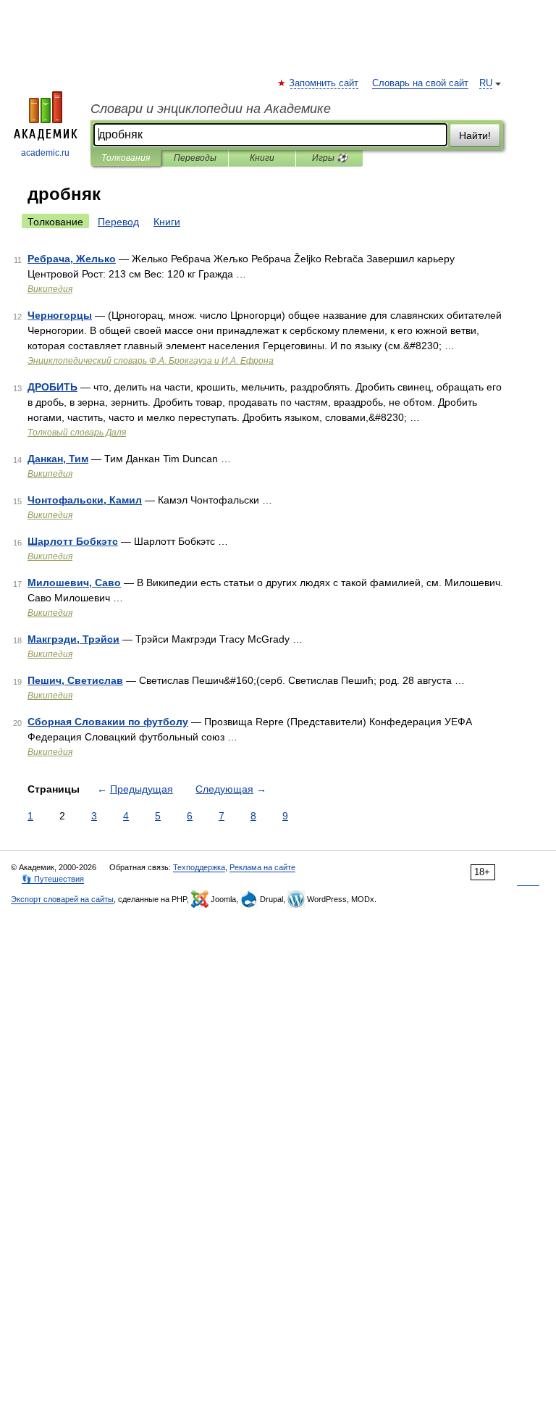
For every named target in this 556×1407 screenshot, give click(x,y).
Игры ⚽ (330, 158)
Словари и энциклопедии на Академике (210, 108)
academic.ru (45, 153)
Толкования (125, 158)
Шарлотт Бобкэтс (73, 541)
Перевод (118, 221)
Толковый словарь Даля (77, 432)
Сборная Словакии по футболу (108, 721)
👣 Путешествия (53, 878)
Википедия (50, 289)
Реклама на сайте (262, 867)
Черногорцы (60, 315)
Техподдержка (199, 867)
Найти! (475, 135)
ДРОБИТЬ (52, 387)
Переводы (195, 158)
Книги (262, 158)
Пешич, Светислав (75, 680)
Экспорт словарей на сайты (62, 899)
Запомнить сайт (324, 83)
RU (485, 83)
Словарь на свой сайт (420, 83)
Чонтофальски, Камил (85, 500)
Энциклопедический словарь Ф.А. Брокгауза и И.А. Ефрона (151, 361)
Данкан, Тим (58, 458)
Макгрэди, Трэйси (73, 639)
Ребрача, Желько (72, 258)
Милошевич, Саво (74, 582)
